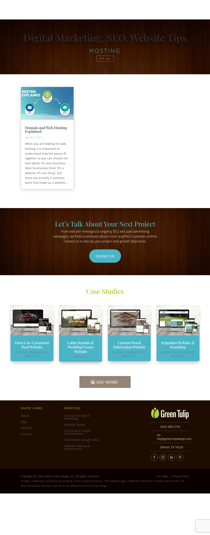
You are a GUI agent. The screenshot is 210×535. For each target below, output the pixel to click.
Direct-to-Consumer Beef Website (32, 345)
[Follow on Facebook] (154, 457)
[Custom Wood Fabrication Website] (129, 320)
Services (105, 9)
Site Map (162, 476)
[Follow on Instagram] (162, 457)
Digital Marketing (31, 352)
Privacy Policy (180, 476)
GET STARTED (193, 9)
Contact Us (105, 255)
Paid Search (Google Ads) (81, 440)
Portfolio (129, 9)
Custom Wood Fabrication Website (129, 345)
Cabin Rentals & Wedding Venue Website (80, 347)
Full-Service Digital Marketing (77, 417)
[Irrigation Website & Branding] (178, 320)
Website (32, 356)
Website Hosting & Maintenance (76, 448)
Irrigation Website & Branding (178, 345)
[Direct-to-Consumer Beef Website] (32, 320)
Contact (170, 9)
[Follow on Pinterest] (180, 457)
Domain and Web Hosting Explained (46, 129)
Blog (24, 422)
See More (107, 382)
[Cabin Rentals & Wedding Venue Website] (80, 320)
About (148, 9)
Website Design (75, 425)
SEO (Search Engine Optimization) (77, 432)
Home (86, 9)
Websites (34, 138)
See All (105, 58)
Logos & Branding (177, 352)
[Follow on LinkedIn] (171, 457)
